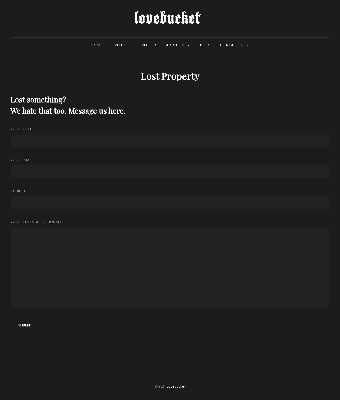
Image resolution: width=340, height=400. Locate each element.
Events (119, 45)
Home (97, 45)
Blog (205, 45)
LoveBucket (176, 386)
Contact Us (232, 45)
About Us (175, 45)
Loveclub (146, 45)
